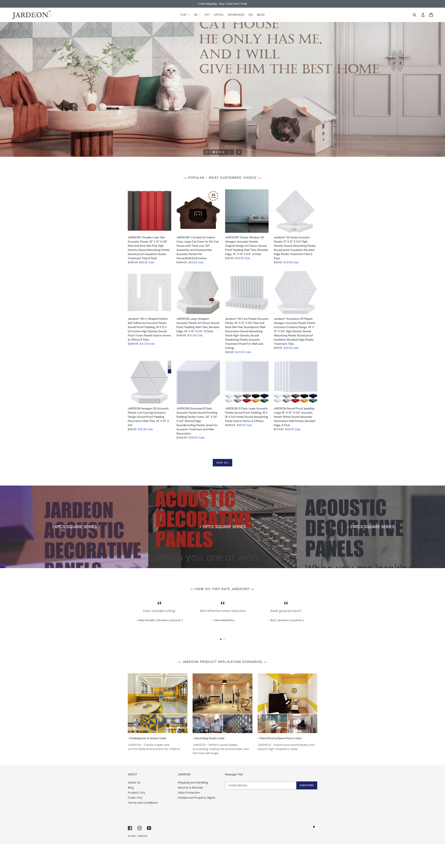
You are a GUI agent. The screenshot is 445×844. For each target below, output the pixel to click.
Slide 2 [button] (224, 639)
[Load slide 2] (217, 152)
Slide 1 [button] (220, 639)
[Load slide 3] (220, 152)
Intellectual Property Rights (196, 798)
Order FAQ (135, 798)
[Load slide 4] (223, 152)
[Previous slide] (207, 152)
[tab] (220, 639)
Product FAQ (136, 793)
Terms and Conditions (143, 803)
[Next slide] (230, 152)
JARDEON (142, 836)
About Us (134, 783)
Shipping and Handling (193, 783)
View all (222, 462)
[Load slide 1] (214, 152)
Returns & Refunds (190, 788)
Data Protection (189, 793)
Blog (131, 788)
